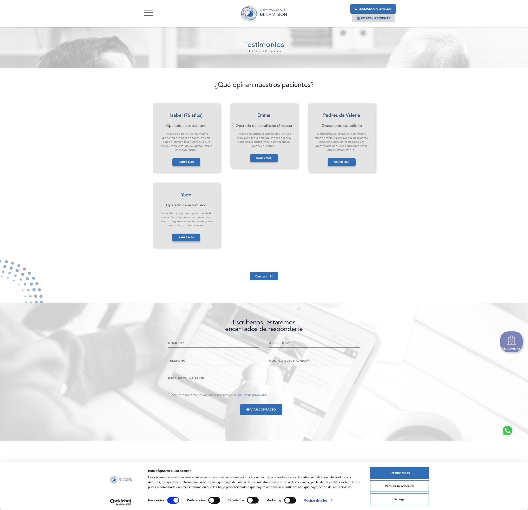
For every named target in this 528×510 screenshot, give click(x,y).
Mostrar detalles (315, 500)
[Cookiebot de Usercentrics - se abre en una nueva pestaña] (121, 502)
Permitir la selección (399, 486)
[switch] (214, 500)
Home (252, 51)
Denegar (400, 499)
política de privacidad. (252, 395)
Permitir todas (399, 473)
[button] (264, 276)
